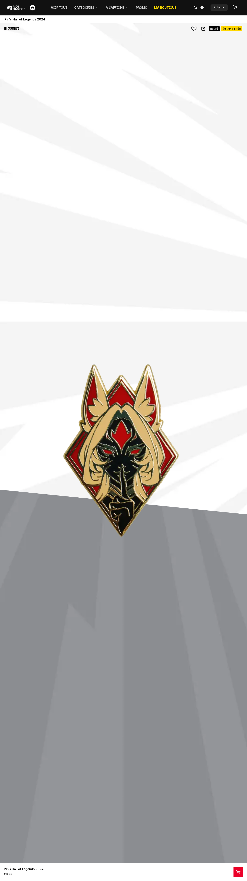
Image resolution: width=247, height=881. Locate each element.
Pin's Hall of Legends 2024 (24, 869)
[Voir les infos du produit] (238, 872)
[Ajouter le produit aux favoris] (194, 29)
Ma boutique (165, 7)
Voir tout (59, 7)
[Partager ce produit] (203, 29)
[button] (237, 7)
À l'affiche (115, 7)
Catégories (84, 7)
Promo (141, 7)
